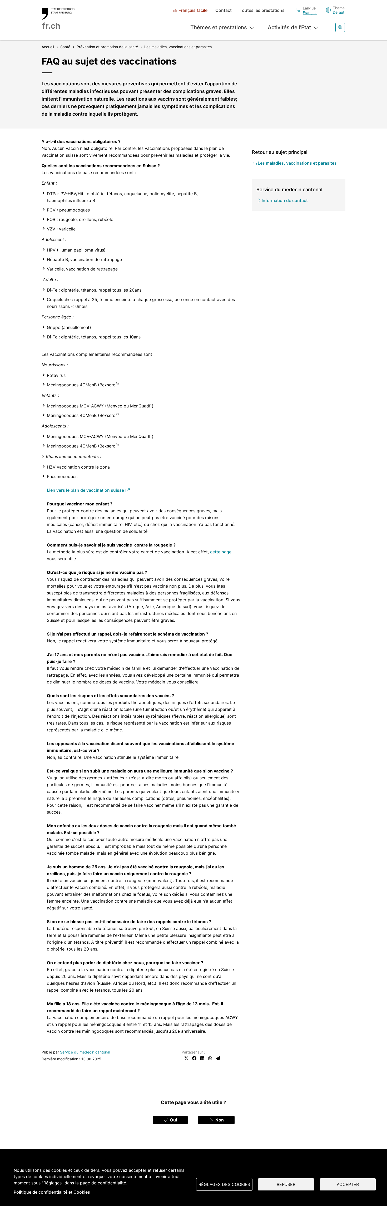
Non (219, 1120)
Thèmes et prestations (218, 27)
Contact (223, 10)
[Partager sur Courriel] (218, 1058)
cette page (220, 551)
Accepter (348, 1184)
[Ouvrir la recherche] (340, 27)
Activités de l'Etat (289, 27)
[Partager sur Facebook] (194, 1058)
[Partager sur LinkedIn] (202, 1058)
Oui (173, 1120)
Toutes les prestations (262, 10)
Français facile (192, 10)
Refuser (286, 1184)
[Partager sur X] (186, 1058)
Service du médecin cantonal (85, 1052)
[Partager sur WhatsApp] (210, 1058)
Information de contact (285, 200)
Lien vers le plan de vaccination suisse (86, 490)
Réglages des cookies (224, 1184)
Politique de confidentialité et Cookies (52, 1192)
